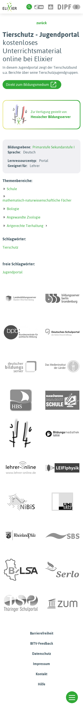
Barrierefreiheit (41, 633)
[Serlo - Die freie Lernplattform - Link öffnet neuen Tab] (62, 570)
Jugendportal (13, 272)
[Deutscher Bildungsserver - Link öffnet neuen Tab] (21, 366)
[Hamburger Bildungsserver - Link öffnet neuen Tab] (21, 400)
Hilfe (41, 684)
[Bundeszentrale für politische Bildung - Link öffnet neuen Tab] (21, 332)
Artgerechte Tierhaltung (25, 226)
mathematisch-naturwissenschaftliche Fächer (37, 200)
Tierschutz (10, 247)
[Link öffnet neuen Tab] (69, 6)
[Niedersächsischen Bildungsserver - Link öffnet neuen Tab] (21, 502)
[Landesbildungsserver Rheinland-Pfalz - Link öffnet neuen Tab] (21, 536)
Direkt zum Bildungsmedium (27, 84)
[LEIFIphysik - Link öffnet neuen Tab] (62, 468)
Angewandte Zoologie (23, 217)
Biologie (13, 209)
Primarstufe (41, 147)
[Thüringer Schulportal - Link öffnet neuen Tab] (21, 604)
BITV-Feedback (41, 643)
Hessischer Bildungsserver (51, 117)
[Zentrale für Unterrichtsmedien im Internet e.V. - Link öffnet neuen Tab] (62, 604)
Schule (12, 189)
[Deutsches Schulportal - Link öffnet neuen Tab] (62, 332)
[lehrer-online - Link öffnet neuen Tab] (21, 468)
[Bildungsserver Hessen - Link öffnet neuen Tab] (21, 434)
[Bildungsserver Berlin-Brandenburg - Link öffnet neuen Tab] (62, 298)
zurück (41, 23)
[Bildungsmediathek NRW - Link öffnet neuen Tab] (62, 434)
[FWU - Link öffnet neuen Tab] (62, 366)
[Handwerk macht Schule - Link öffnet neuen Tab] (62, 400)
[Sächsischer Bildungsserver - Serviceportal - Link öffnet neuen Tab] (62, 536)
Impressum (41, 664)
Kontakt (41, 674)
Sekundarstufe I (63, 147)
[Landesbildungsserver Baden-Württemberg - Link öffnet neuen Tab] (21, 298)
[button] (72, 697)
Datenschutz (41, 654)
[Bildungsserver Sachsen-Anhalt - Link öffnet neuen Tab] (21, 570)
